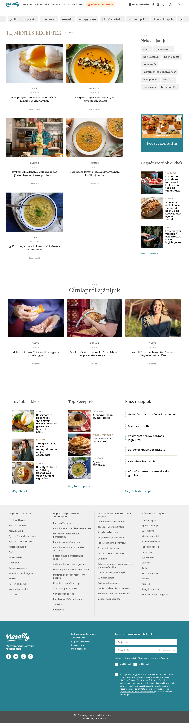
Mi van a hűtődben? (73, 4)
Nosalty (95, 183)
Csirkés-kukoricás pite (109, 583)
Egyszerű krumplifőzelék (21, 541)
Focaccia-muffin (139, 426)
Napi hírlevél (125, 664)
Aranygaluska (16, 530)
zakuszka (67, 19)
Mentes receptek (150, 536)
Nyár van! (36, 343)
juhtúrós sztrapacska (23, 19)
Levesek (146, 562)
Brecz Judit (34, 109)
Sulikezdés (170, 172)
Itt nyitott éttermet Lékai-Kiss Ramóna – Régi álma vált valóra (153, 354)
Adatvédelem (78, 637)
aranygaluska (87, 19)
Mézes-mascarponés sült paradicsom (66, 535)
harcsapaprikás (138, 19)
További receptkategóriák (155, 594)
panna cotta (171, 57)
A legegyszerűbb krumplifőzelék (103, 416)
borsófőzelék (169, 87)
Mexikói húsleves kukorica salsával (115, 588)
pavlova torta (163, 49)
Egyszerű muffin (17, 525)
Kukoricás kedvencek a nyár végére (114, 515)
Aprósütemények (151, 525)
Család (34, 88)
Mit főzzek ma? (52, 4)
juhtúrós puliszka (112, 19)
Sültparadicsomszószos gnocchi (69, 564)
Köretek (146, 583)
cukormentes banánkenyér (159, 72)
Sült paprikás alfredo (63, 593)
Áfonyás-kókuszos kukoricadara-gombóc (150, 473)
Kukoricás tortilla (106, 577)
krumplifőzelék (100, 411)
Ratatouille (58, 609)
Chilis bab (14, 562)
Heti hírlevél (143, 664)
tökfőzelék (98, 458)
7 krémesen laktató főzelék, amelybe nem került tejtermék (95, 173)
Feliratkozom (167, 650)
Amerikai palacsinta (19, 589)
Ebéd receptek (149, 520)
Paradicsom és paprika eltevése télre (72, 528)
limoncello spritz (163, 19)
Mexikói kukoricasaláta (109, 598)
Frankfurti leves (17, 520)
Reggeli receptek (150, 589)
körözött (168, 79)
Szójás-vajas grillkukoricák (111, 537)
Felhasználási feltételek (83, 634)
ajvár (146, 49)
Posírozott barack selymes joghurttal (146, 438)
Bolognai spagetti (18, 568)
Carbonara (14, 594)
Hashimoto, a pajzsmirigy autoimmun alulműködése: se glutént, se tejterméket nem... (46, 423)
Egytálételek (148, 557)
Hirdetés (34, 183)
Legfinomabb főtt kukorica (111, 521)
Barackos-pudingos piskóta (146, 450)
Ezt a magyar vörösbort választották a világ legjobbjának (173, 237)
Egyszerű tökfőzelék (99, 463)
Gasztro (34, 163)
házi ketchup (151, 57)
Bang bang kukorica (108, 532)
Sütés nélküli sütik (151, 541)
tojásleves (149, 87)
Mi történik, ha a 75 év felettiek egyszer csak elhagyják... (36, 354)
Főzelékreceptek (150, 546)
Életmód (95, 163)
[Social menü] (158, 4)
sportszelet (49, 19)
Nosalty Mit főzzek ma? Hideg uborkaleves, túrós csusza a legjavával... (47, 473)
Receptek (28, 4)
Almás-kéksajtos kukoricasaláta (114, 593)
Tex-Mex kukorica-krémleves (113, 542)
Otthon (169, 227)
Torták (145, 568)
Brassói (12, 578)
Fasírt (12, 552)
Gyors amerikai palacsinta (102, 440)
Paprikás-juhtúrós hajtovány (67, 599)
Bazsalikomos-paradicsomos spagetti (68, 557)
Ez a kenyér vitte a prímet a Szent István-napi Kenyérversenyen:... (94, 354)
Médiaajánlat (78, 648)
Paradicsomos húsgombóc (23, 573)
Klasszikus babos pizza (143, 461)
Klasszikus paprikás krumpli (66, 583)
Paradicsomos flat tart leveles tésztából (68, 549)
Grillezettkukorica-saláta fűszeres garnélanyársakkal (115, 566)
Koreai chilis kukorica (108, 548)
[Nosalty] (13, 4)
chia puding (150, 79)
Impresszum (77, 645)
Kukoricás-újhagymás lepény (113, 572)
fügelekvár (149, 64)
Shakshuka (58, 604)
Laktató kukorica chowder (111, 553)
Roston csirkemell (18, 583)
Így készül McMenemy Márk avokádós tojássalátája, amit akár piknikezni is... (34, 173)
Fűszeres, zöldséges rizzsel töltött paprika (70, 576)
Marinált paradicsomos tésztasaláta (71, 569)
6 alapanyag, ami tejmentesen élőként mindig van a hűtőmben (34, 99)
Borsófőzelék (15, 557)
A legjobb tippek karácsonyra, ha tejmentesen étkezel (95, 99)
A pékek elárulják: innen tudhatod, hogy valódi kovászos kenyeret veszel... (173, 211)
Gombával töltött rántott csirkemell (152, 414)
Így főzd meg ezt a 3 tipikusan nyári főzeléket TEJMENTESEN (34, 248)
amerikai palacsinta (103, 435)
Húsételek (147, 552)
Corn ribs (102, 558)
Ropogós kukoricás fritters (111, 526)
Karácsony (95, 88)
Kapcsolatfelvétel (80, 641)
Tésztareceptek (150, 573)
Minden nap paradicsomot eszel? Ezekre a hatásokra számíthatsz (172, 183)
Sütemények (148, 530)
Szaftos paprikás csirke (65, 588)
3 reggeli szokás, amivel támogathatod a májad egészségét (46, 449)
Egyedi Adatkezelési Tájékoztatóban (137, 691)
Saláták (145, 578)
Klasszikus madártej (19, 546)
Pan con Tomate (62, 523)
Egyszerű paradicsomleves (22, 536)
